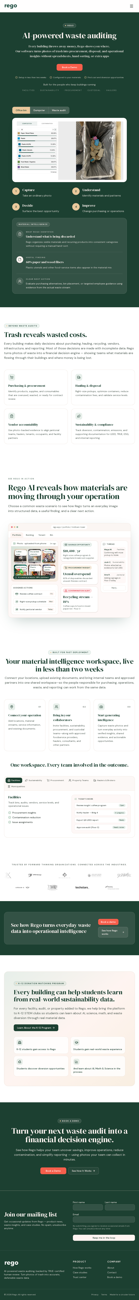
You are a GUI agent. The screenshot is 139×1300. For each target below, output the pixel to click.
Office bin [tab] (21, 110)
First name (79, 1202)
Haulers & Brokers (106, 780)
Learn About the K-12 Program (34, 1027)
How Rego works (82, 1267)
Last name (111, 1202)
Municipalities (18, 786)
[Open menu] (131, 6)
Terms (104, 1294)
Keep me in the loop (104, 1237)
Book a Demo (69, 67)
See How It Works (82, 1170)
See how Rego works (109, 932)
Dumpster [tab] (39, 110)
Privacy (94, 1294)
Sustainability (35, 780)
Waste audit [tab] (59, 110)
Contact (112, 1272)
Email (76, 1214)
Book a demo (108, 921)
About (110, 1267)
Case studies (80, 1272)
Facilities (15, 780)
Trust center (79, 1277)
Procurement (57, 780)
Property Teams (80, 780)
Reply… (114, 588)
